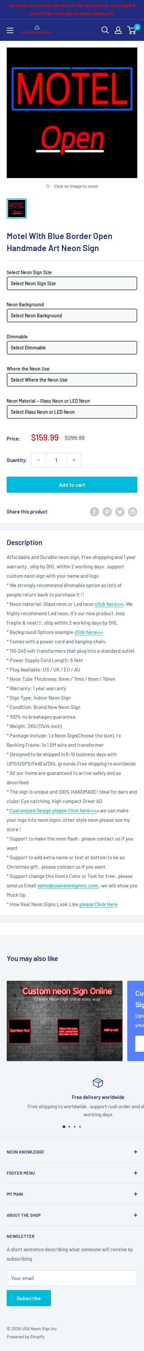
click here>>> (109, 604)
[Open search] (105, 30)
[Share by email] (132, 511)
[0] (132, 30)
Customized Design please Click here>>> (53, 810)
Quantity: (17, 460)
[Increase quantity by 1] (74, 460)
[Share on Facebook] (94, 511)
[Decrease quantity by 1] (38, 460)
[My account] (118, 30)
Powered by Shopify (26, 1336)
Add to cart (72, 484)
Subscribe (29, 1298)
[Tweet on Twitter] (120, 511)
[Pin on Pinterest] (107, 511)
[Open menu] (10, 30)
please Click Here (98, 904)
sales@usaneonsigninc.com (68, 885)
